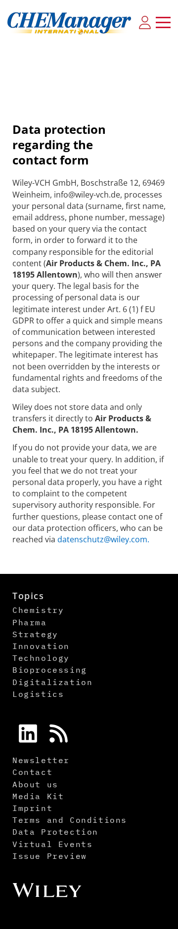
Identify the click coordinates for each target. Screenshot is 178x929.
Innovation (41, 646)
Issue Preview (49, 856)
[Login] (145, 22)
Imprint (32, 808)
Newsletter (41, 760)
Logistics (38, 694)
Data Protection (55, 832)
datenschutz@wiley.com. (103, 539)
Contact (32, 772)
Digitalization (52, 682)
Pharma (29, 622)
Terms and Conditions (69, 820)
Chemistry (38, 610)
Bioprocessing (49, 670)
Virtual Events (52, 844)
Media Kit (38, 796)
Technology (41, 658)
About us (35, 784)
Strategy (35, 634)
